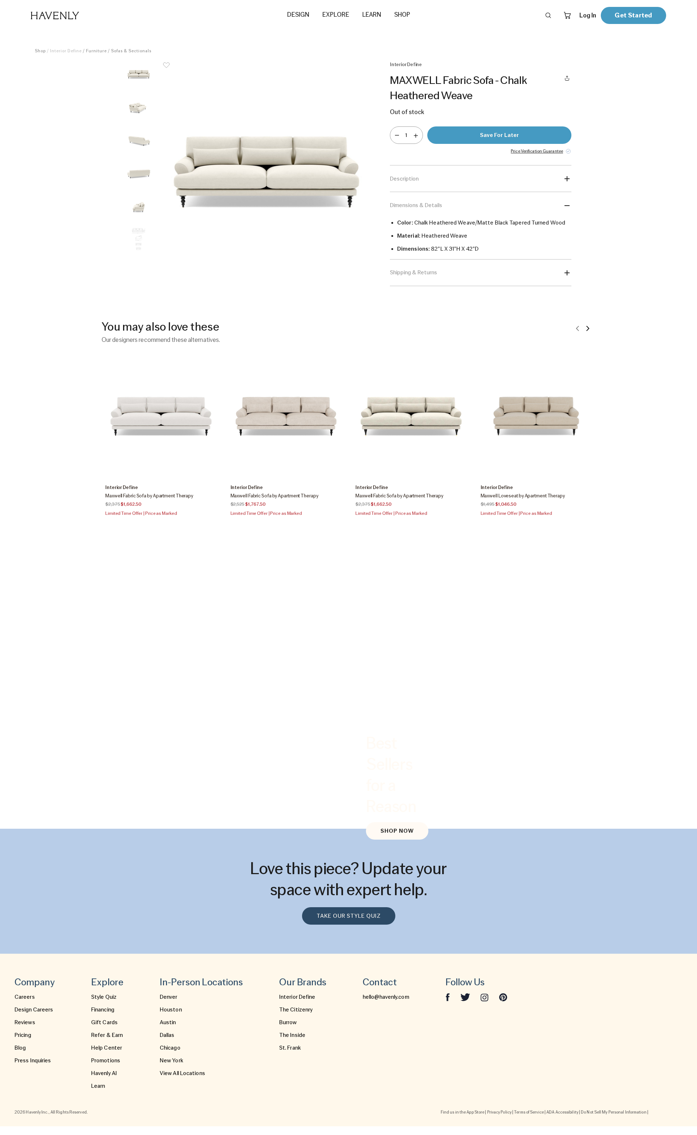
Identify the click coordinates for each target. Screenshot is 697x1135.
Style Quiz (104, 997)
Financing (102, 1009)
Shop (40, 50)
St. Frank (290, 1048)
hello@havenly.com (386, 997)
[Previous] (577, 328)
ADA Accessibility (562, 1112)
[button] (266, 170)
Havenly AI (104, 1073)
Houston (171, 1009)
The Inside (292, 1035)
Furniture (96, 50)
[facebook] (447, 997)
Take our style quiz (349, 916)
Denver (169, 997)
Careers (25, 997)
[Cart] (567, 15)
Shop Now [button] (397, 831)
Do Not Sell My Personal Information (614, 1112)
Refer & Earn (107, 1035)
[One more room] (416, 135)
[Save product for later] (166, 69)
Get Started (633, 15)
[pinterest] (503, 997)
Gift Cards (104, 1022)
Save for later (499, 135)
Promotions (105, 1060)
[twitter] (465, 997)
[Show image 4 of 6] (139, 173)
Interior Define (297, 997)
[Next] (587, 328)
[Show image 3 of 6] (139, 140)
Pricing (23, 1035)
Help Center (106, 1048)
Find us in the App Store (462, 1112)
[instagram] (485, 997)
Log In (587, 15)
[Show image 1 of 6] (139, 74)
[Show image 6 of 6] (139, 239)
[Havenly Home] (78, 15)
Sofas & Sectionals (131, 50)
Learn (98, 1086)
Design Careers (34, 1009)
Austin (168, 1022)
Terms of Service (529, 1112)
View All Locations (182, 1073)
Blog (20, 1048)
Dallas (167, 1035)
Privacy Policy (499, 1112)
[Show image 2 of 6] (139, 107)
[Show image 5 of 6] (139, 206)
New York (171, 1060)
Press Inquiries (33, 1060)
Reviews (25, 1022)
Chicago (170, 1048)
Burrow (288, 1022)
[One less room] (397, 135)
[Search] (548, 15)
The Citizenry (296, 1009)
